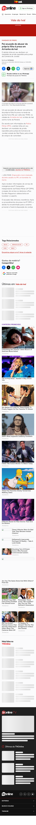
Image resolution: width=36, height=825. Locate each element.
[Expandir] (33, 811)
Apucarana (8, 14)
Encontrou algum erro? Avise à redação (16, 252)
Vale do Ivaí (22, 14)
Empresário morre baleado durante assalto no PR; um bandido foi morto (17, 177)
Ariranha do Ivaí (16, 117)
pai (26, 244)
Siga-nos (26, 68)
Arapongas (15, 14)
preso (12, 248)
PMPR (5, 248)
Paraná (29, 14)
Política (34, 14)
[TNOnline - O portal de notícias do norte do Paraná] (9, 8)
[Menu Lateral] (3, 14)
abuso (5, 244)
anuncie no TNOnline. (23, 170)
